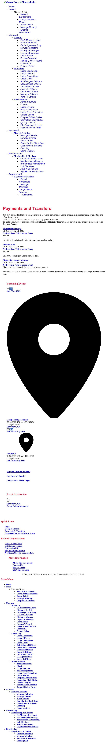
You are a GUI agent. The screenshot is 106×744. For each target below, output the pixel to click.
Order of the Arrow (13, 543)
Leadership (19, 68)
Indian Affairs (26, 140)
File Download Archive (31, 125)
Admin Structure (28, 102)
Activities (13, 130)
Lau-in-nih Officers (29, 91)
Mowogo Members (23, 185)
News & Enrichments (25, 15)
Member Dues (9, 244)
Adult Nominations (29, 169)
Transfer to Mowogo (12, 228)
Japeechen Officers (29, 86)
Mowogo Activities (22, 133)
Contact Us (25, 63)
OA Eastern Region (13, 546)
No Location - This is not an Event (18, 233)
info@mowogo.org (21, 570)
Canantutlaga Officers (30, 84)
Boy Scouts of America (15, 550)
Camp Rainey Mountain (17, 506)
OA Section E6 (11, 548)
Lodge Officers (27, 73)
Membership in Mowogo (31, 161)
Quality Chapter (28, 122)
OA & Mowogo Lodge (30, 40)
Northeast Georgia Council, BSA (19, 553)
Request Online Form (30, 128)
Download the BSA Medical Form (20, 533)
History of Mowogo (29, 50)
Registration (14, 174)
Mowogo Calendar (29, 135)
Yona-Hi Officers (28, 97)
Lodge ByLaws (27, 107)
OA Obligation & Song (30, 45)
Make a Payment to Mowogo (15, 260)
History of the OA (28, 42)
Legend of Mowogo (29, 53)
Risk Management (29, 109)
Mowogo (13, 35)
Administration (20, 99)
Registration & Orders (24, 177)
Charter (24, 104)
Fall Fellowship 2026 (16, 431)
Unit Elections (27, 166)
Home (11, 6)
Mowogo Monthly (28, 27)
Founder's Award (28, 58)
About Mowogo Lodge (22, 563)
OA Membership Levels (31, 158)
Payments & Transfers (25, 190)
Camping (24, 148)
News (11, 9)
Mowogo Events (28, 138)
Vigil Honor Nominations (32, 171)
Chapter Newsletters (25, 31)
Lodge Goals (26, 79)
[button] (18, 472)
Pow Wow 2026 (13, 291)
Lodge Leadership (28, 71)
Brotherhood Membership (32, 164)
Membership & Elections (25, 156)
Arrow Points (26, 24)
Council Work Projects (31, 146)
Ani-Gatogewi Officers (31, 81)
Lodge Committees (29, 76)
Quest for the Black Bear (32, 143)
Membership (15, 153)
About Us (18, 38)
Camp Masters (27, 151)
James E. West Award (31, 61)
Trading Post (26, 195)
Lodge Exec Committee (31, 112)
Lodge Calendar (12, 529)
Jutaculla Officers (28, 89)
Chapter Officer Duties (31, 117)
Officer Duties (27, 115)
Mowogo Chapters (29, 48)
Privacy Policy (27, 66)
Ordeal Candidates (24, 180)
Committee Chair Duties (32, 120)
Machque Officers (29, 94)
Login (7, 526)
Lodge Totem (26, 55)
